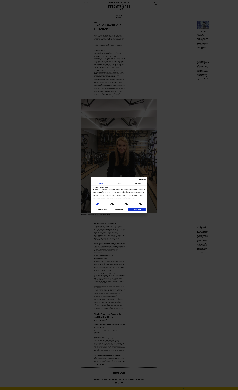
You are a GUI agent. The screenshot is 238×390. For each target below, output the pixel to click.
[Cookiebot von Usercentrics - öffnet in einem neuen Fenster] (140, 179)
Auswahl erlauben (119, 209)
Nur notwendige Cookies (101, 209)
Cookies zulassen (137, 209)
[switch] (112, 204)
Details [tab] (119, 183)
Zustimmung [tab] (100, 183)
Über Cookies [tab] (138, 183)
